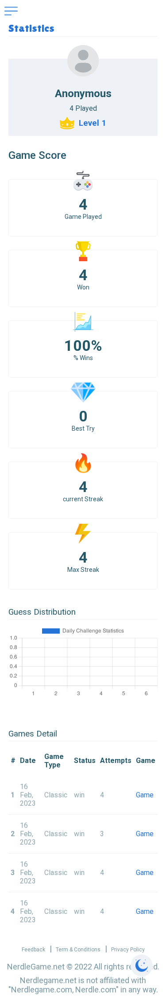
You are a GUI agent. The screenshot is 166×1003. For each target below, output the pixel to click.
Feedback (33, 950)
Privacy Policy (128, 950)
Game (145, 795)
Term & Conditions (78, 950)
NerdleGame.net (36, 966)
